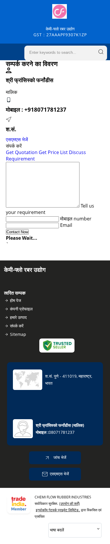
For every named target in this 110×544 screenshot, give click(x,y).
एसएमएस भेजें (17, 139)
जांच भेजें (59, 457)
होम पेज (15, 300)
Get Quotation (22, 152)
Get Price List (53, 152)
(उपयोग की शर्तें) (69, 503)
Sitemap (18, 334)
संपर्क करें (16, 326)
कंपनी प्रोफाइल (21, 309)
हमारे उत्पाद (18, 317)
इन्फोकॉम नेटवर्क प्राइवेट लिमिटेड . (58, 509)
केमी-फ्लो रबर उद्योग (60, 31)
